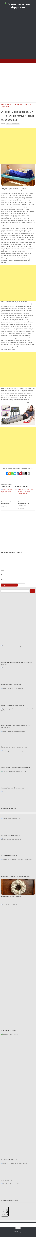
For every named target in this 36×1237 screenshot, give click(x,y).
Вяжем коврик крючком (8, 808)
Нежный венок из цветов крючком (11, 896)
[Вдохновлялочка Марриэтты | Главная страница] (18, 5)
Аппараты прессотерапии (12, 123)
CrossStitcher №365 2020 (8, 1030)
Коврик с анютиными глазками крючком (14, 747)
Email (3, 575)
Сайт (2, 579)
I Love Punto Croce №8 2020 (9, 1159)
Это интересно (18, 104)
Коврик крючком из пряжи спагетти (12, 705)
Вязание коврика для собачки (11, 684)
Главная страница (7, 104)
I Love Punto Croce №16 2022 (9, 1200)
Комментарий (5, 556)
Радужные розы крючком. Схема (10, 835)
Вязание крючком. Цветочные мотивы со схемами (15, 876)
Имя (2, 570)
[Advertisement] (18, 37)
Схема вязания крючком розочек (10, 855)
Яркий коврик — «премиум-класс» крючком (15, 767)
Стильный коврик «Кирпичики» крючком (14, 788)
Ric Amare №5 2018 (6, 1180)
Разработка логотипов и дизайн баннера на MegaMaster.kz (25, 503)
